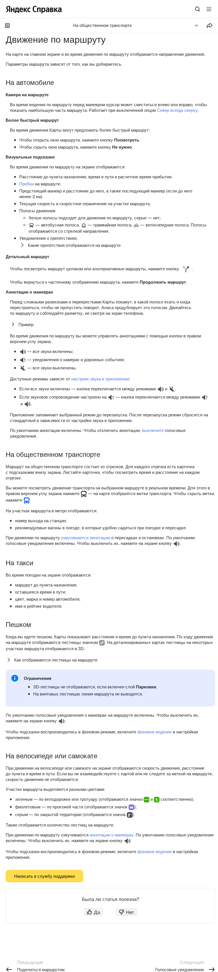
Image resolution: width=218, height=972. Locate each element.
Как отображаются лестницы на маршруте (55, 660)
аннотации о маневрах (111, 835)
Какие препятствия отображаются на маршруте (74, 245)
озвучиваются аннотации (85, 537)
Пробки (26, 184)
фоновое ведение (154, 732)
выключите (153, 430)
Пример (25, 324)
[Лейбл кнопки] (209, 9)
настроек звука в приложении (100, 379)
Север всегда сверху (177, 110)
